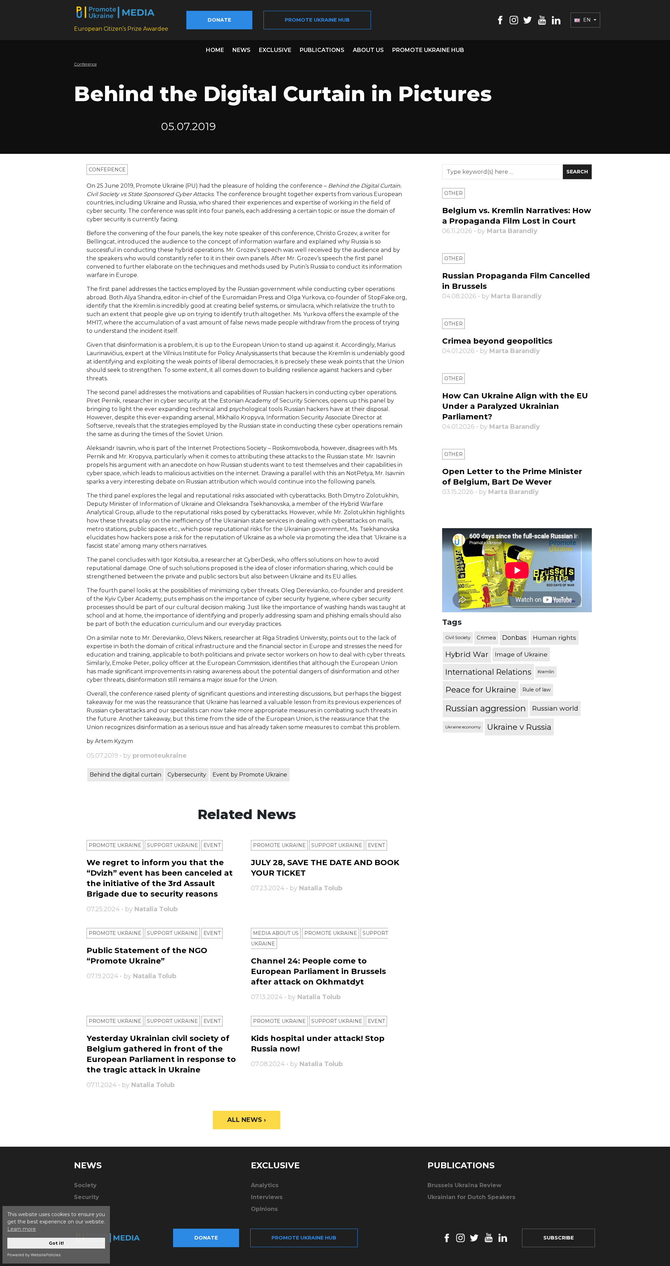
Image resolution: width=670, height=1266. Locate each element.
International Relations (488, 671)
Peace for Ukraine (480, 690)
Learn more (21, 1229)
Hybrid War (467, 654)
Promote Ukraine (115, 845)
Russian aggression (485, 708)
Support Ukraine (172, 845)
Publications (322, 50)
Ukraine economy (463, 726)
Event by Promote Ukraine (250, 774)
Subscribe (558, 1238)
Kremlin (546, 671)
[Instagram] (513, 19)
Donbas (514, 638)
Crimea (486, 637)
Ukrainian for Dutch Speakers (471, 1197)
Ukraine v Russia (519, 727)
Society (85, 1185)
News (241, 50)
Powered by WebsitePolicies (34, 1254)
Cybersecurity (187, 774)
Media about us (276, 933)
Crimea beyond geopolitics (497, 341)
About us (368, 50)
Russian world (555, 708)
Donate (219, 20)
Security (86, 1197)
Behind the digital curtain (125, 774)
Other (453, 193)
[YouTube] (542, 19)
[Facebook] (500, 19)
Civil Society (457, 637)
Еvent (212, 845)
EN (587, 20)
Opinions (264, 1209)
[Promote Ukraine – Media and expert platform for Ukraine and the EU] (113, 1238)
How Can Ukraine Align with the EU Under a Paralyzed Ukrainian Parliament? (515, 406)
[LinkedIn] (556, 19)
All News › (246, 1120)
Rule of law (536, 690)
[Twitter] (527, 19)
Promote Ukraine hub (317, 20)
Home (215, 50)
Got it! (56, 1243)
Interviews (267, 1197)
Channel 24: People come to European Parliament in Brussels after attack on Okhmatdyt (318, 971)
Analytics (264, 1185)
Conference (85, 64)
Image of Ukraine (521, 654)
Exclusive (275, 50)
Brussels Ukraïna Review (464, 1185)
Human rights (554, 637)
